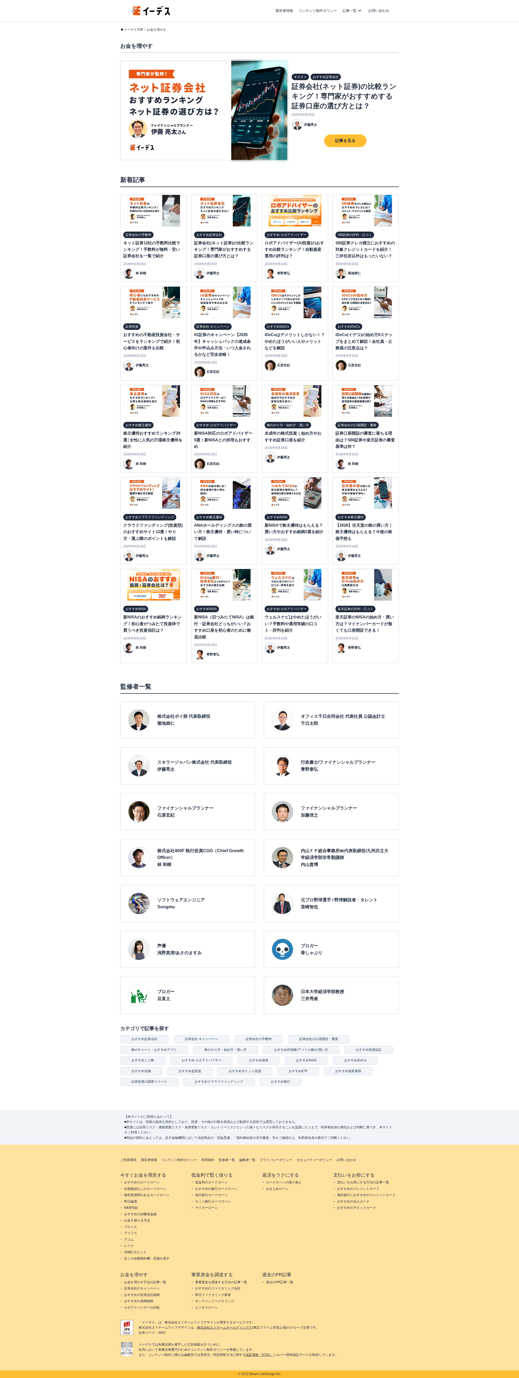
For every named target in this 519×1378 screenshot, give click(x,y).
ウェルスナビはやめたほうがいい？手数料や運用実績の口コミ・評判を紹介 (293, 623)
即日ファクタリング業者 (213, 1295)
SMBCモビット (135, 1252)
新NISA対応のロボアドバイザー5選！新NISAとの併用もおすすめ (223, 440)
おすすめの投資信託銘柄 (142, 1295)
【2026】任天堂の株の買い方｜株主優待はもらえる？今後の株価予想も (364, 532)
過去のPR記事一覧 (279, 1282)
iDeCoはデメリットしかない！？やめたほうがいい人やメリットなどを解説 (295, 341)
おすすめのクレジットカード (358, 1189)
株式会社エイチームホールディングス (224, 1327)
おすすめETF (298, 1071)
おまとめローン (277, 1189)
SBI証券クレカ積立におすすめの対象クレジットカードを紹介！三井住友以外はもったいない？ (365, 249)
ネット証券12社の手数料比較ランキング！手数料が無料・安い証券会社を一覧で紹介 (151, 249)
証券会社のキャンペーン (142, 1288)
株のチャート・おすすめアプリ (154, 1050)
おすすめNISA (306, 1060)
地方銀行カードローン (211, 1195)
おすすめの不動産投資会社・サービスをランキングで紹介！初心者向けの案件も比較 (151, 341)
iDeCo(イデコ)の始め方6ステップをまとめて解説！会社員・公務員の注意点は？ (363, 341)
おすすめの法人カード (353, 1201)
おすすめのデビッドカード (356, 1208)
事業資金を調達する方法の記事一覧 (221, 1282)
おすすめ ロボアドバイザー (201, 1060)
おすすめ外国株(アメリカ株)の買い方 (301, 1050)
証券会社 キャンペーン (201, 1039)
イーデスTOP (133, 30)
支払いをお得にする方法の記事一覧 (363, 1182)
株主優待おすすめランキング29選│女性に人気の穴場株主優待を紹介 (152, 440)
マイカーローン (206, 1208)
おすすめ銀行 (280, 1082)
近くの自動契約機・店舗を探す (146, 1258)
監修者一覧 (227, 1160)
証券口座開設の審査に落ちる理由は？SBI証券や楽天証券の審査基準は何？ (365, 440)
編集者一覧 (247, 1160)
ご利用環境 (128, 1160)
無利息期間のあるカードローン (146, 1195)
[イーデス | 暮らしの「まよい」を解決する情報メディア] (150, 14)
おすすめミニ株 (142, 1060)
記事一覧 (349, 11)
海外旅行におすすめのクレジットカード (366, 1195)
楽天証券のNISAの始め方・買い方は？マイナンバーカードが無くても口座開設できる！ (364, 623)
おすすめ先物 (141, 1071)
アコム (129, 1239)
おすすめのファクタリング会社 (218, 1288)
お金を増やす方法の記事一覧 (145, 1282)
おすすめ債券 (258, 1060)
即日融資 (130, 1201)
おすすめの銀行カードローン (216, 1189)
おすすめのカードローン (142, 1182)
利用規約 (207, 1160)
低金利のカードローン (211, 1182)
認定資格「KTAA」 (259, 1355)
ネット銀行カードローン (213, 1201)
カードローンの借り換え (284, 1182)
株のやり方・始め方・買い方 (225, 1050)
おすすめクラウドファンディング (219, 1082)
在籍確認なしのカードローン (145, 1189)
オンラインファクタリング (214, 1301)
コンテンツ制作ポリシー (317, 11)
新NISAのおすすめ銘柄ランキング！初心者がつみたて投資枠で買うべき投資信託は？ (152, 623)
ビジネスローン (206, 1307)
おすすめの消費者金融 (140, 1214)
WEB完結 (131, 1208)
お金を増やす (156, 30)
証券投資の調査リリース (149, 1082)
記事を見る (345, 140)
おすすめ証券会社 (144, 1039)
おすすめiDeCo (355, 1060)
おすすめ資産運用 (348, 1071)
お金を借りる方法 (137, 1220)
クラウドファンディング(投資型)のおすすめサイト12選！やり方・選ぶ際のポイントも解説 (153, 532)
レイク (129, 1246)
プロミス (130, 1227)
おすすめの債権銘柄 (138, 1301)
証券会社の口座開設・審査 (318, 1039)
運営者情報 (284, 11)
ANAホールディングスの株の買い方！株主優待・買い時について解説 (223, 532)
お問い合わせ (378, 11)
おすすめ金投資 (189, 1071)
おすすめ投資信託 (369, 1050)
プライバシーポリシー (276, 1160)
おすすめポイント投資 (245, 1071)
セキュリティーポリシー (314, 1160)
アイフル (130, 1233)
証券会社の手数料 (259, 1039)
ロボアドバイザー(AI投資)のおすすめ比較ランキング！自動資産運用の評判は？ (294, 249)
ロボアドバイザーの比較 (142, 1307)
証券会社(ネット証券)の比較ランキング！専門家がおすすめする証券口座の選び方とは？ (344, 96)
